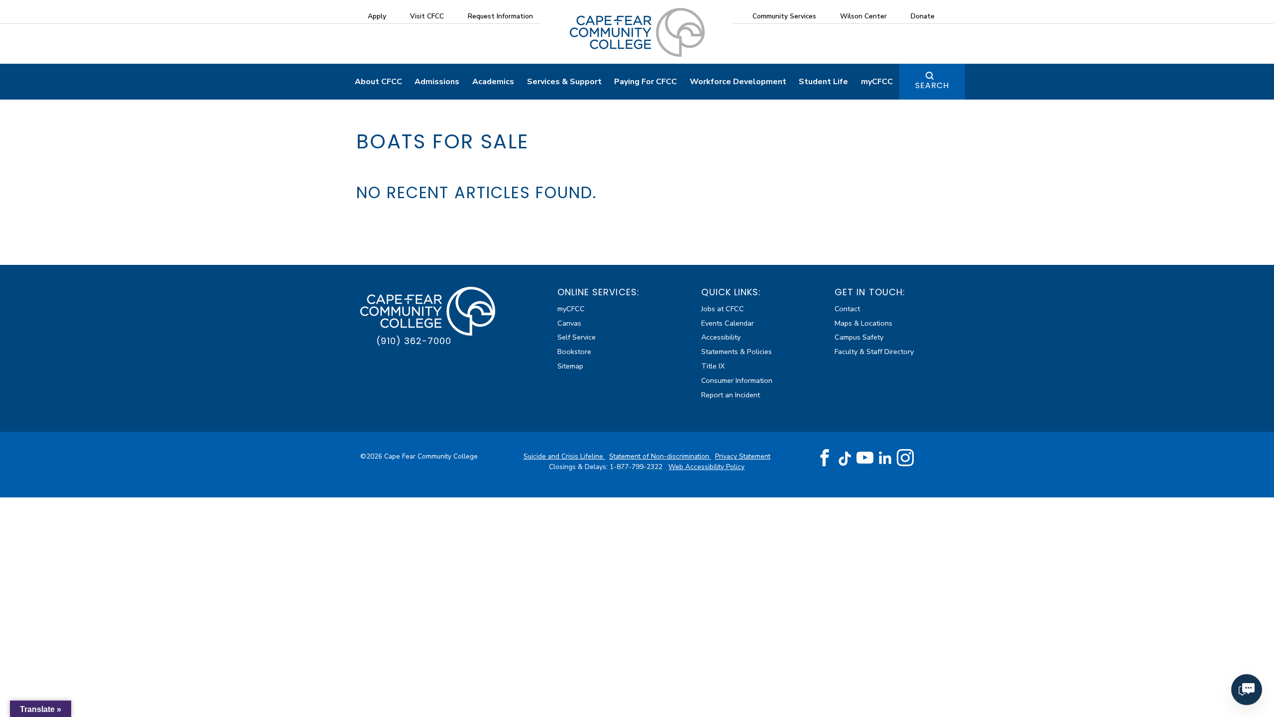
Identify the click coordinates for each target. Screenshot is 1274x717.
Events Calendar (727, 323)
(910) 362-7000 (413, 341)
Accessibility (721, 337)
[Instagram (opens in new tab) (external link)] (905, 458)
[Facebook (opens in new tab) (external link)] (824, 458)
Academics (493, 81)
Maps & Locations (863, 323)
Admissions (437, 81)
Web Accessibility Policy (706, 467)
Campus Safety (859, 337)
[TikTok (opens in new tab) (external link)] (844, 458)
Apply (377, 16)
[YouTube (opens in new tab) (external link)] (864, 458)
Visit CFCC (427, 16)
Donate (923, 16)
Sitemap (570, 366)
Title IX (713, 366)
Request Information (500, 16)
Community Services (784, 16)
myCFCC (877, 81)
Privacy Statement (742, 456)
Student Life (823, 81)
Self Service (576, 337)
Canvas (569, 323)
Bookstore (574, 352)
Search (932, 85)
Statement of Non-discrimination (660, 456)
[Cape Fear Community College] (637, 31)
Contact (847, 309)
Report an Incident (730, 395)
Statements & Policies (736, 352)
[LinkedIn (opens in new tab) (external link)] (885, 458)
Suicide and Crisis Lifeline (564, 456)
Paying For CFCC (645, 81)
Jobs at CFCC (722, 309)
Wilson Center (863, 16)
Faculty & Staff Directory (874, 352)
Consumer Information (736, 380)
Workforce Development (738, 81)
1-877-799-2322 (637, 467)
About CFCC (378, 81)
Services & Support (564, 81)
